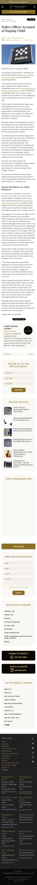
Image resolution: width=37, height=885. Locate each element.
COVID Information (11, 633)
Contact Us (8, 710)
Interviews (8, 629)
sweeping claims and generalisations (17, 202)
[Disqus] (18, 508)
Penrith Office (27, 815)
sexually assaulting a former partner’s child (18, 76)
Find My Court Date (11, 718)
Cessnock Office (28, 850)
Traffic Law (8, 615)
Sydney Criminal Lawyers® (25, 873)
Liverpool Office (10, 798)
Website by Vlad (18, 881)
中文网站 (7, 725)
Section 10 (8, 721)
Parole (7, 642)
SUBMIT (18, 593)
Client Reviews (9, 700)
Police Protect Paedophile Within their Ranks (21, 409)
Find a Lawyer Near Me (12, 714)
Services (7, 618)
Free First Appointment (13, 703)
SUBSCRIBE (18, 390)
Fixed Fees (7, 693)
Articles (9, 19)
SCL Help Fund (9, 625)
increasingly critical (15, 196)
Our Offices (8, 707)
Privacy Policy (18, 871)
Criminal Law (9, 611)
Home (3, 19)
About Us (7, 689)
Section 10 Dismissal (12, 622)
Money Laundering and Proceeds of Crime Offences (18, 637)
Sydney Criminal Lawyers (14, 38)
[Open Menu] (3, 7)
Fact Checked (28, 40)
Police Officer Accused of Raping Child (18, 29)
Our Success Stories (12, 696)
